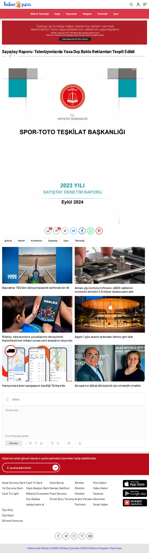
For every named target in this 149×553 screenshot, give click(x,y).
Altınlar (79, 482)
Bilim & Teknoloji (39, 13)
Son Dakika (33, 499)
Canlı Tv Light (10, 493)
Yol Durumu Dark (12, 488)
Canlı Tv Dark (34, 482)
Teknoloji (79, 240)
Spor (116, 13)
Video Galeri (100, 488)
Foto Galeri (100, 482)
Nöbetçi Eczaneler (37, 493)
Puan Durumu (58, 493)
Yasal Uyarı (116, 548)
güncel (8, 240)
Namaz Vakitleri (59, 488)
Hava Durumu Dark (13, 482)
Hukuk (21, 240)
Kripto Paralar (84, 499)
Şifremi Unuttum (12, 520)
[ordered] (52, 443)
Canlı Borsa (57, 482)
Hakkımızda (33, 548)
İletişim (46, 548)
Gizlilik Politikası (60, 548)
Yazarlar (98, 493)
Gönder (13, 443)
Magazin (87, 13)
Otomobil (102, 13)
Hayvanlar (71, 13)
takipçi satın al (35, 504)
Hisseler (80, 493)
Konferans (36, 240)
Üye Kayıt (8, 515)
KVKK (84, 548)
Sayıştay (52, 240)
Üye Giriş (7, 510)
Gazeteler (99, 499)
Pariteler (80, 504)
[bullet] (58, 443)
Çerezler (75, 548)
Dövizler (80, 488)
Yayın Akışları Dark (37, 488)
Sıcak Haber (100, 504)
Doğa (57, 13)
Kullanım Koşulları (99, 548)
